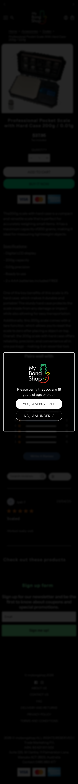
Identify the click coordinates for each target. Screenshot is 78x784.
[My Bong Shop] (39, 374)
